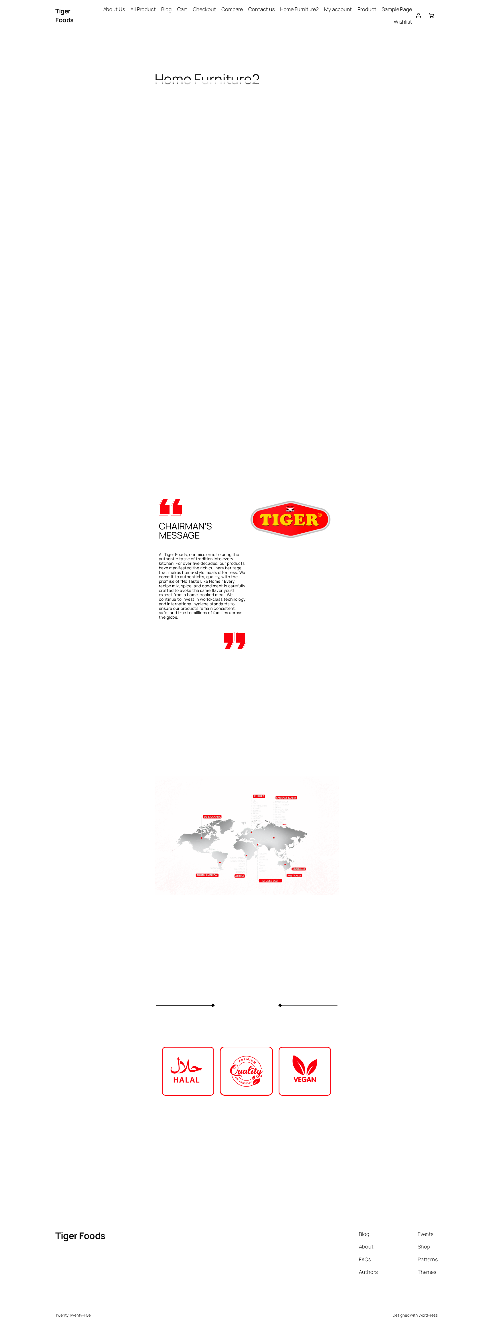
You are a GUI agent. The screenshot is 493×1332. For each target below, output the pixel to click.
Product (366, 9)
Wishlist (403, 21)
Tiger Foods (64, 15)
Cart (182, 9)
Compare (232, 9)
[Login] (418, 15)
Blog (166, 9)
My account (338, 9)
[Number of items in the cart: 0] (431, 15)
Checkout (204, 9)
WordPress (428, 1315)
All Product (143, 9)
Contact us (261, 9)
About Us (114, 9)
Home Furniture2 (299, 9)
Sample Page (397, 9)
